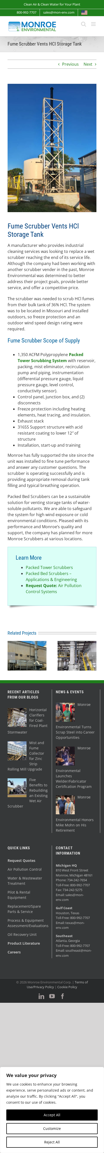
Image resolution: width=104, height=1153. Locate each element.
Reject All (52, 1142)
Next (88, 64)
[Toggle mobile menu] (93, 24)
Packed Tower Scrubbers (49, 567)
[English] (84, 12)
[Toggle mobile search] (83, 24)
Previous (70, 64)
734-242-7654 (77, 880)
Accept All (52, 1114)
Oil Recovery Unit (22, 934)
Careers (14, 952)
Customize (52, 1128)
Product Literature (24, 943)
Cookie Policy (67, 987)
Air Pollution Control (25, 869)
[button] (11, 656)
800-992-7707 (80, 885)
